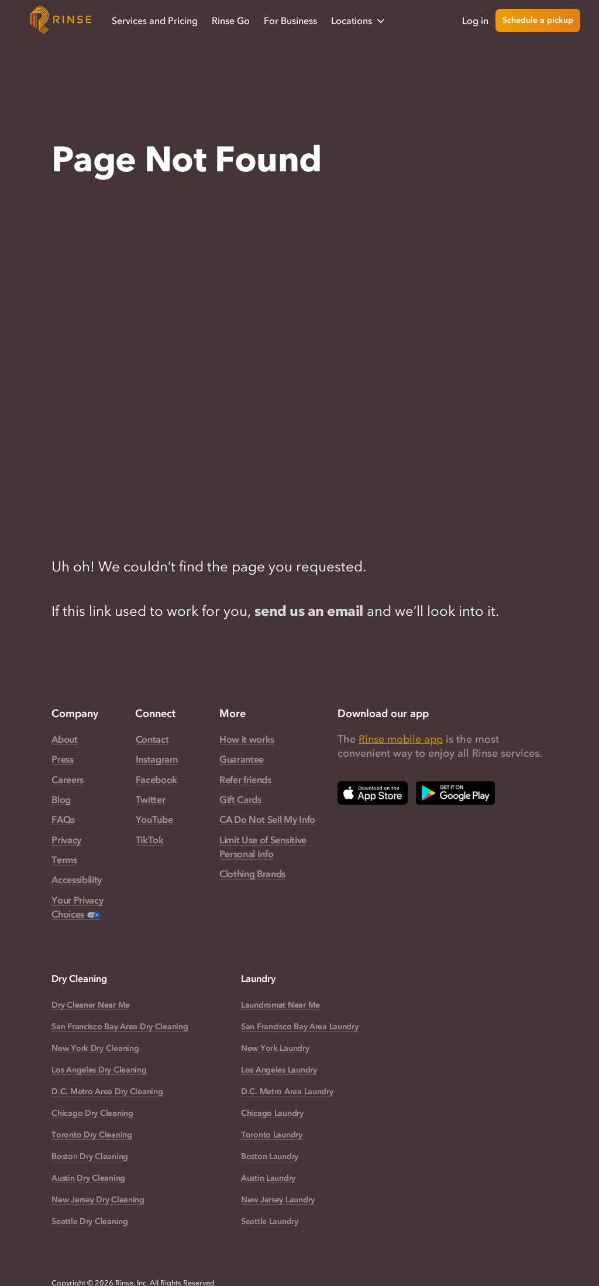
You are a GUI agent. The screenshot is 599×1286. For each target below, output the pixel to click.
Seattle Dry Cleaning (89, 1221)
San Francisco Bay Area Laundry (300, 1027)
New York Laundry (275, 1048)
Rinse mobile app (401, 739)
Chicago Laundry (272, 1113)
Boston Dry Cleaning (89, 1156)
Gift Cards (240, 799)
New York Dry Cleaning (95, 1048)
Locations (351, 20)
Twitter (150, 799)
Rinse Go (231, 20)
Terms (64, 860)
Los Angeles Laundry (279, 1070)
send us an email (308, 610)
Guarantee (241, 759)
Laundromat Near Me (280, 1005)
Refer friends (245, 779)
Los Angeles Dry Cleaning (98, 1070)
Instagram (157, 759)
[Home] (61, 20)
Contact (152, 739)
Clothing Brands (252, 874)
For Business (290, 20)
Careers (67, 779)
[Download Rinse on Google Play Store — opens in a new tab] (455, 793)
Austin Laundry (268, 1178)
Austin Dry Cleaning (88, 1178)
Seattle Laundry (269, 1221)
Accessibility (76, 879)
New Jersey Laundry (278, 1200)
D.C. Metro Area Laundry (287, 1092)
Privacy (66, 840)
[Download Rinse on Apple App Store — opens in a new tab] (373, 793)
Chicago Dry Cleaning (92, 1113)
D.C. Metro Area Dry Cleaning (107, 1092)
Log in (475, 20)
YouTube (154, 819)
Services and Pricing (155, 20)
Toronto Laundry (271, 1135)
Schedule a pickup (537, 20)
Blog (61, 799)
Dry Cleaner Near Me (90, 1005)
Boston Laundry (269, 1156)
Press (62, 759)
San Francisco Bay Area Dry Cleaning (119, 1027)
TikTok (150, 840)
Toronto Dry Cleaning (91, 1135)
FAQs (63, 819)
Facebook (156, 779)
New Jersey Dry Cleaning (97, 1200)
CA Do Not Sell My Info (267, 819)
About (64, 739)
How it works (246, 739)
